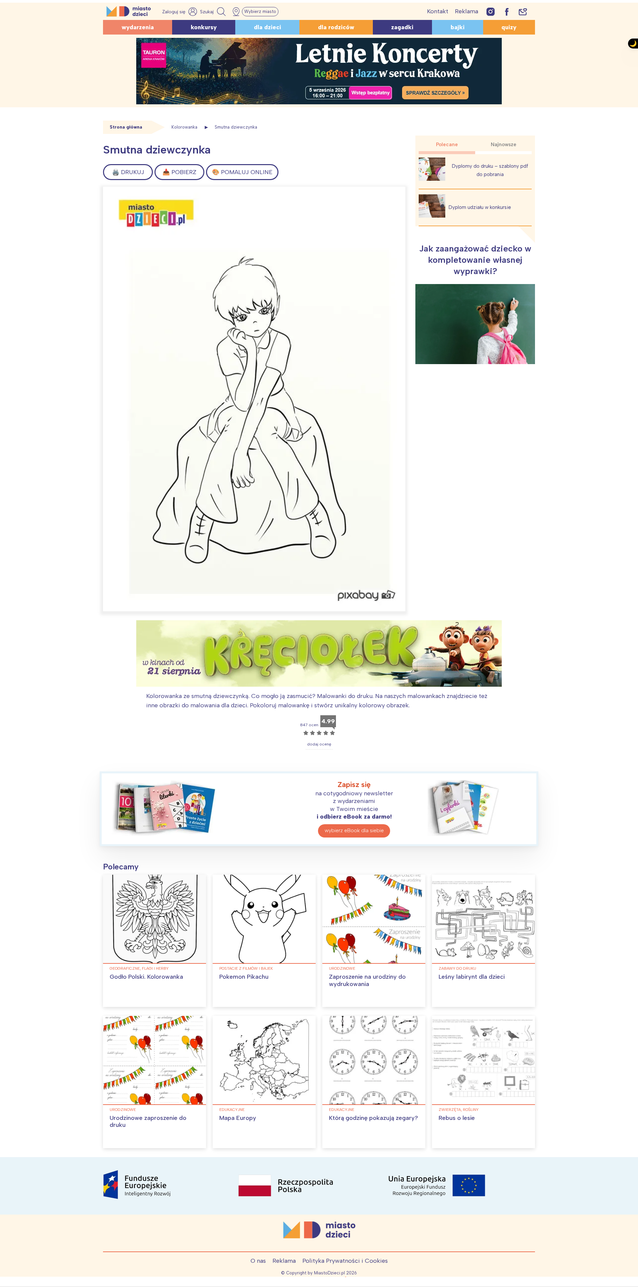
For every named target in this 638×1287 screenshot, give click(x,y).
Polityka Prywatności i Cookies (345, 1260)
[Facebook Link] (506, 11)
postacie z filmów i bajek (246, 968)
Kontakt (437, 11)
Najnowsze (503, 145)
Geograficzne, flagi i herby (139, 968)
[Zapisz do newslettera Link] (523, 11)
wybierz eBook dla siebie (354, 830)
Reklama (466, 11)
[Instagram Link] (490, 11)
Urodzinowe (342, 968)
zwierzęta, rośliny (458, 1109)
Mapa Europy (237, 1118)
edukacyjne (232, 1109)
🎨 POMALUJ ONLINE (242, 172)
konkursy (204, 27)
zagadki (402, 27)
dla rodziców (336, 27)
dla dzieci (267, 27)
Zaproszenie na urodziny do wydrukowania (367, 980)
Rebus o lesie (457, 1118)
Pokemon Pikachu (243, 976)
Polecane (447, 145)
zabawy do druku (457, 968)
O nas (258, 1260)
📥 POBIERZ (179, 172)
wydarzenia (138, 27)
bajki (458, 27)
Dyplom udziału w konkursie (480, 207)
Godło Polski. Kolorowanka (146, 976)
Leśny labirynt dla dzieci (472, 976)
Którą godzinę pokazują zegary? (373, 1118)
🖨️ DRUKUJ (128, 172)
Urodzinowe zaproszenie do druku (148, 1121)
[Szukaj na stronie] (213, 11)
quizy (508, 27)
